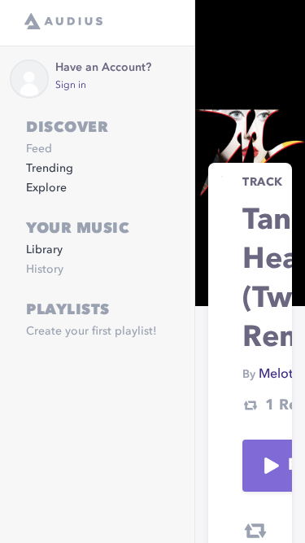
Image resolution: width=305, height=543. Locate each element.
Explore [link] (46, 188)
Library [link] (44, 250)
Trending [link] (49, 168)
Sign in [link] (70, 85)
